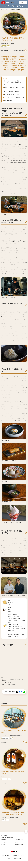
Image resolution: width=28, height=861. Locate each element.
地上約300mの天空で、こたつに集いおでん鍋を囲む (13, 731)
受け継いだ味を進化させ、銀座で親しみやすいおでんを (13, 772)
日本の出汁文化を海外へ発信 (11, 94)
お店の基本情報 (8, 100)
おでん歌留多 (18, 842)
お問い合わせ (9, 855)
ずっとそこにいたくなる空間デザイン (14, 97)
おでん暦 (3, 844)
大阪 (11, 738)
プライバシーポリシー (21, 855)
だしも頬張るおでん (19, 839)
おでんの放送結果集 (19, 844)
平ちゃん (24, 9)
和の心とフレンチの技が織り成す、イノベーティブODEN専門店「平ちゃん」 (14, 82)
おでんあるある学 (4, 842)
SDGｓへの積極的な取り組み (11, 91)
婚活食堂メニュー (4, 839)
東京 (8, 46)
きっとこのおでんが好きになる (13, 9)
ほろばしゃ (4, 779)
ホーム (2, 9)
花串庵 (3, 819)
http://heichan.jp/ (12, 684)
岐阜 (7, 819)
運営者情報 (4, 855)
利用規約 (15, 855)
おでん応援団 (4, 835)
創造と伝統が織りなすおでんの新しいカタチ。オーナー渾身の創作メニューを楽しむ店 (13, 813)
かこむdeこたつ (5, 738)
